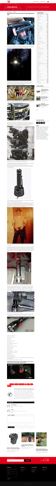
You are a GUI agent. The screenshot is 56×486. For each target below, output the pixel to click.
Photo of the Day (39, 51)
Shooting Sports (39, 62)
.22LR (37, 127)
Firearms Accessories (40, 26)
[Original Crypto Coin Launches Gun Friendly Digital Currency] (38, 91)
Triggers (38, 81)
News (42, 88)
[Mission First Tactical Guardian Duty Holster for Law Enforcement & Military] (13, 438)
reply (12, 407)
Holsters (8, 446)
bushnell (41, 128)
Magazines (38, 44)
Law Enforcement (21, 384)
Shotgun (38, 66)
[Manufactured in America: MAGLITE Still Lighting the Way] (10, 394)
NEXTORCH (45, 134)
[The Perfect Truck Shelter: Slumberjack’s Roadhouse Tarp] (38, 98)
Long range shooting (40, 41)
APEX (43, 127)
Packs (38, 50)
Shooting (43, 136)
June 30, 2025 (43, 447)
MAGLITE (8, 81)
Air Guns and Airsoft (39, 16)
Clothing (38, 20)
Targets (38, 75)
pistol (39, 135)
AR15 (47, 127)
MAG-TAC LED (10, 163)
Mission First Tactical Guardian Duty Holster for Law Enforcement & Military (13, 448)
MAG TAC (28, 384)
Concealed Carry (39, 23)
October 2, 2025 (12, 446)
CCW (42, 128)
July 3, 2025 (24, 443)
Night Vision (38, 47)
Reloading (38, 57)
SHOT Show (37, 137)
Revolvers (38, 59)
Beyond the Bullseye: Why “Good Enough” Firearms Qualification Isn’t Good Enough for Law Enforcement (42, 450)
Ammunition (38, 17)
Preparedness (39, 56)
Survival (38, 72)
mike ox (37, 134)
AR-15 (45, 127)
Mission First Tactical (41, 134)
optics (37, 135)
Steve (12, 409)
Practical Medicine (39, 54)
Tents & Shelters (43, 95)
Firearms (38, 25)
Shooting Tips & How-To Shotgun (41, 63)
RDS (40, 135)
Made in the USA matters (21, 84)
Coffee (38, 22)
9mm (38, 127)
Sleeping (38, 69)
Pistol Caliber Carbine (40, 53)
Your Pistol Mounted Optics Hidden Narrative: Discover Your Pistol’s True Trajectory (27, 445)
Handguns (38, 32)
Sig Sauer (41, 137)
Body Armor (38, 19)
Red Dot (43, 135)
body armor (37, 128)
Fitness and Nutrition (40, 29)
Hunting (38, 35)
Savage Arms (40, 136)
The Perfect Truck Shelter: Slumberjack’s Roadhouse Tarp (45, 97)
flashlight (16, 384)
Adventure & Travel (39, 14)
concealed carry (46, 128)
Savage (37, 136)
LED (25, 384)
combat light (12, 384)
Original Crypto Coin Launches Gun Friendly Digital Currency (45, 90)
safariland (47, 135)
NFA (48, 134)
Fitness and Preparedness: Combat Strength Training (45, 104)
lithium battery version (13, 164)
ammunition (41, 127)
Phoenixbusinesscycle (29, 484)
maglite (31, 384)
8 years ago (44, 88)
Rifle (37, 60)
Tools (37, 78)
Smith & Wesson (44, 137)
